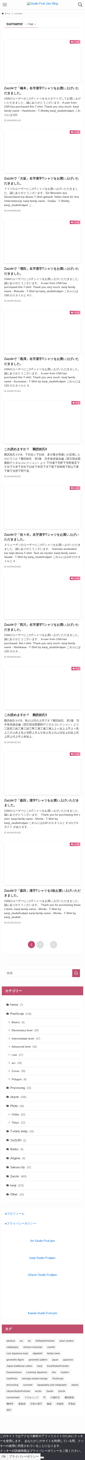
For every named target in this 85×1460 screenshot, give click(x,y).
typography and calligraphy (52, 1385)
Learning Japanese (36, 1372)
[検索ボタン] (80, 4)
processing (12, 1385)
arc (17, 1062)
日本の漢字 (36, 1403)
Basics (18, 1022)
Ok (4, 1456)
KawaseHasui (14, 1372)
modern (65, 1372)
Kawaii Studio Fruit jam (42, 1313)
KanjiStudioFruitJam (58, 1366)
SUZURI (18, 1140)
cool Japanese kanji (17, 1353)
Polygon (19, 1079)
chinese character (32, 1347)
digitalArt (37, 1353)
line (54, 1372)
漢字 (9, 1410)
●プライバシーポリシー (20, 1223)
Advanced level (24, 1046)
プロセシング (31, 1397)
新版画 (22, 1403)
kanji (17, 1185)
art (29, 1340)
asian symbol (66, 1340)
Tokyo (18, 1122)
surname (28, 1385)
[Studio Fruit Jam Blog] (42, 4)
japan (55, 1359)
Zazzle (18, 1176)
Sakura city (20, 1167)
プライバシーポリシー (24, 1456)
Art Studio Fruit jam (42, 1240)
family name (53, 1353)
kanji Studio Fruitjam (42, 1257)
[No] (42, 1458)
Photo (17, 1106)
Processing (20, 1087)
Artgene (17, 1158)
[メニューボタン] (4, 4)
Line (17, 1054)
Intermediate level (26, 1038)
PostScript (20, 1013)
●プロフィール (15, 1213)
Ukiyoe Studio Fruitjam (42, 1274)
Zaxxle (49, 1391)
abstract (11, 1340)
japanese (68, 1359)
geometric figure (15, 1359)
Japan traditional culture (19, 1366)
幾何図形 (69, 1397)
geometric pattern (38, 1359)
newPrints (12, 1378)
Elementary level (25, 1030)
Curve (18, 1071)
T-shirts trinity (22, 1131)
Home (16, 1004)
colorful (51, 1347)
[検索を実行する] (76, 973)
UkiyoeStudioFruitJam (18, 1391)
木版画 (59, 1403)
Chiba (18, 1114)
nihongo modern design (35, 1378)
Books (16, 1149)
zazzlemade (13, 1397)
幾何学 (10, 1403)
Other (17, 1194)
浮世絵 (71, 1403)
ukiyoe (18, 1096)
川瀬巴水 (55, 1397)
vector (38, 1391)
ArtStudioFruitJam (45, 1340)
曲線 (49, 1403)
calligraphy (12, 1347)
